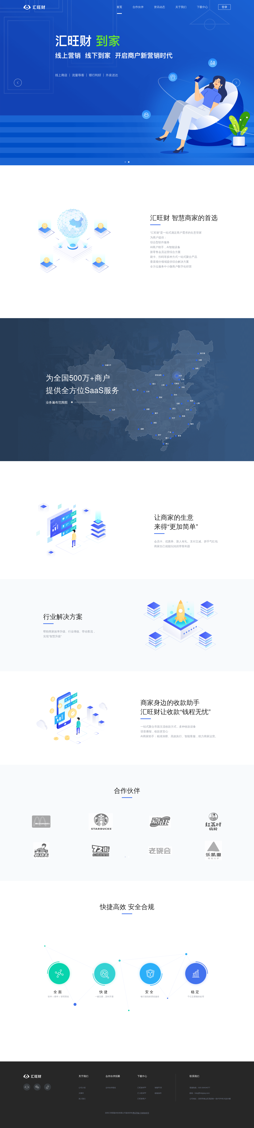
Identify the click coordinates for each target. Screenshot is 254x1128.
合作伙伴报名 (111, 1087)
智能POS (158, 1087)
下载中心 (202, 7)
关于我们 (180, 7)
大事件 (81, 1093)
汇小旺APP (141, 1093)
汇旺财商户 (141, 1098)
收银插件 (158, 1093)
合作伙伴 (138, 7)
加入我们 (82, 1098)
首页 (119, 7)
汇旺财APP (141, 1087)
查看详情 (60, 97)
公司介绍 (82, 1087)
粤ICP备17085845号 (141, 1113)
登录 (224, 7)
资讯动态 (159, 7)
